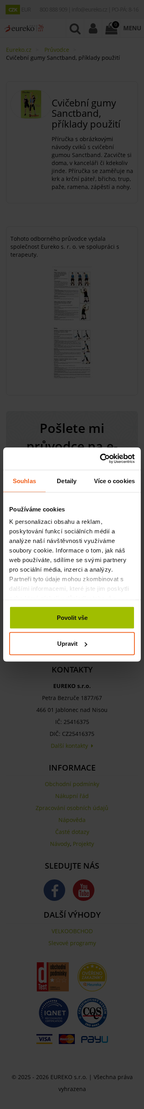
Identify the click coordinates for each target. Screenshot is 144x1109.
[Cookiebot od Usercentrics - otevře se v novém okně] (101, 459)
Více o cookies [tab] (114, 480)
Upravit (67, 643)
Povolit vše (72, 617)
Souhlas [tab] (24, 480)
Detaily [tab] (66, 480)
